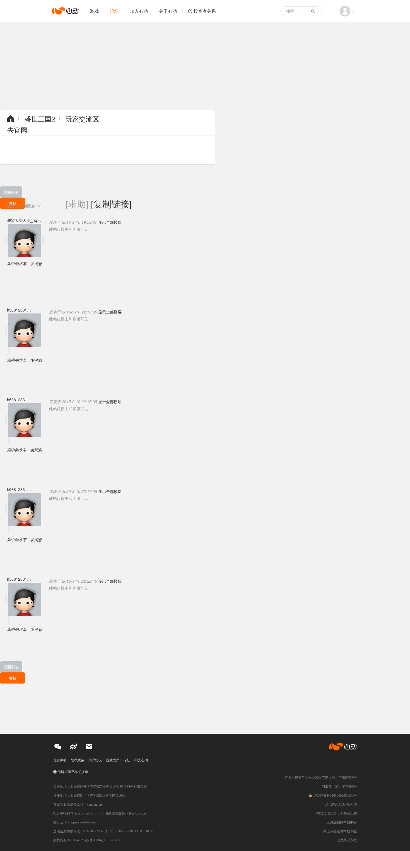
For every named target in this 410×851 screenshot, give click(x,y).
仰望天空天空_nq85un (24, 220)
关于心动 (168, 11)
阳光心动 (141, 760)
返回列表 (11, 192)
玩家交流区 (82, 118)
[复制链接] (111, 203)
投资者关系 (205, 11)
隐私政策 (77, 760)
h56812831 (17, 310)
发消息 (36, 263)
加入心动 (139, 11)
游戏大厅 (112, 760)
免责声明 (60, 760)
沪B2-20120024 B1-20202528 (336, 813)
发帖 (12, 678)
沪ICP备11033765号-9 (341, 804)
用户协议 (95, 760)
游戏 (94, 11)
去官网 (17, 130)
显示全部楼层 (110, 222)
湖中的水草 (16, 263)
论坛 (114, 11)
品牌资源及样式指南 (73, 772)
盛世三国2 (40, 118)
